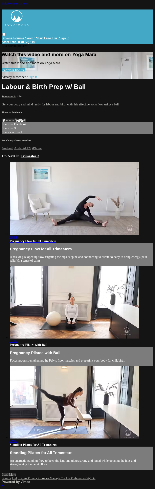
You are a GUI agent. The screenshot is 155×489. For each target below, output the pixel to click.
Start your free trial (13, 70)
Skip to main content (15, 3)
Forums (19, 38)
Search (30, 38)
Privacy (33, 478)
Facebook (8, 120)
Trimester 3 (9, 96)
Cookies (44, 478)
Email (22, 120)
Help (15, 478)
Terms (23, 478)
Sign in (64, 38)
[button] (3, 34)
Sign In (30, 42)
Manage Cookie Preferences (68, 478)
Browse (7, 38)
